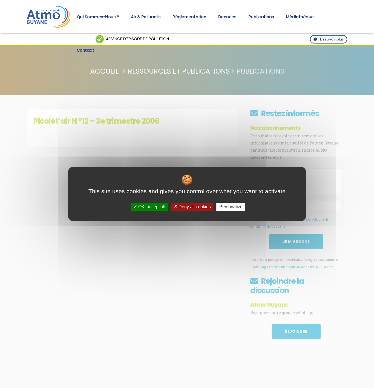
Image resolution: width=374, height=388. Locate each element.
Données (227, 17)
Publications (261, 17)
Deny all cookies (194, 206)
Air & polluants (146, 17)
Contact (85, 50)
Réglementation (189, 17)
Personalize (231, 206)
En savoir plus (331, 39)
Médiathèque (300, 17)
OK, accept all (151, 206)
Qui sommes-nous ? (98, 17)
